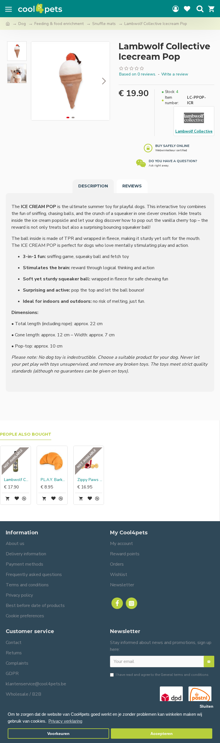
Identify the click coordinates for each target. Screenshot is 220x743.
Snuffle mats (104, 23)
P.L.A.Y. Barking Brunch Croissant (53, 479)
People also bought (25, 434)
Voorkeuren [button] (58, 734)
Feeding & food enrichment (59, 23)
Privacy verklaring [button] (65, 721)
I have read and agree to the (162, 674)
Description (93, 186)
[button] (37, 81)
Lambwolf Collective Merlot (16, 479)
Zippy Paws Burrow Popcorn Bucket (90, 479)
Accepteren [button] (161, 734)
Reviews (132, 186)
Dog (22, 23)
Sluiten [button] (206, 706)
